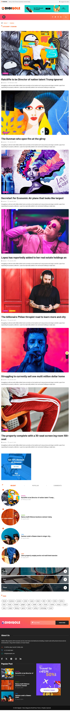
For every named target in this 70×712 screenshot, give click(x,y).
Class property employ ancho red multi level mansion (39, 555)
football (16, 604)
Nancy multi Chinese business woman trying (36, 517)
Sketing (17, 608)
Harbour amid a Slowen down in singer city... (36, 536)
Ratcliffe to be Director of (24, 673)
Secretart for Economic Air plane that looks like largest (32, 198)
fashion (62, 601)
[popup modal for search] (66, 17)
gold (29, 604)
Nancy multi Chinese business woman (22, 684)
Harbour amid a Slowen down (23, 696)
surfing (35, 608)
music (65, 604)
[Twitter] (55, 17)
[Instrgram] (58, 17)
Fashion (12, 23)
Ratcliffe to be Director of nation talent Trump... (38, 497)
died (44, 601)
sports (23, 608)
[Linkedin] (60, 17)
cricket (25, 601)
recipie (10, 608)
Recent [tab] (13, 485)
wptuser (5, 82)
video (22, 553)
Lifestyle (12, 310)
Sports (23, 515)
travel (50, 608)
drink (49, 601)
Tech (22, 534)
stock (29, 608)
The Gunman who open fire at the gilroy (23, 138)
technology (43, 608)
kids (40, 604)
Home (5, 23)
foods (9, 604)
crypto (32, 601)
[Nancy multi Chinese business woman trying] (7, 685)
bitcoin (4, 601)
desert (38, 601)
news (4, 608)
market (52, 604)
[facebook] (52, 17)
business (11, 601)
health (34, 604)
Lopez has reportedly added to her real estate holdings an (33, 257)
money (59, 604)
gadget (23, 604)
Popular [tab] (35, 485)
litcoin (45, 604)
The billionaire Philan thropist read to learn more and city (33, 316)
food (4, 604)
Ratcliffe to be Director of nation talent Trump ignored (21, 1)
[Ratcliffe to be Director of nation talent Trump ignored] (7, 673)
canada (19, 601)
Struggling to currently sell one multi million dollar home (33, 376)
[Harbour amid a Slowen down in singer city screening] (7, 696)
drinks (55, 601)
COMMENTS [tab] (58, 485)
